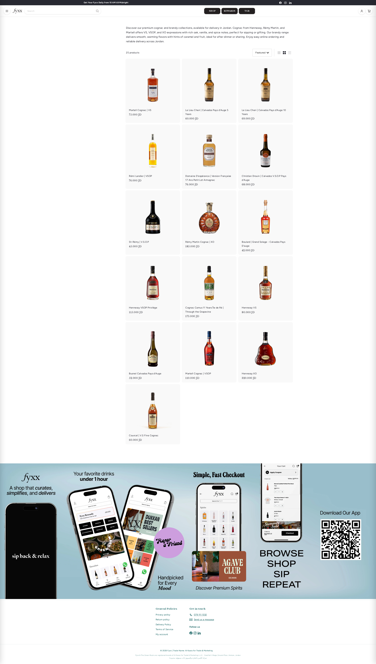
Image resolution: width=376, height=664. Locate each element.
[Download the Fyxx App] (188, 531)
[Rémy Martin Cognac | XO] (209, 220)
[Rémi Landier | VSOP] (152, 154)
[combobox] (63, 11)
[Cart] (369, 11)
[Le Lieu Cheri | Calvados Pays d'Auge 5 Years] (209, 91)
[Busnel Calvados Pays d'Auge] (152, 352)
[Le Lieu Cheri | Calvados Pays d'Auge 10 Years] (265, 91)
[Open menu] (7, 11)
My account (162, 634)
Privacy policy (163, 614)
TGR (247, 11)
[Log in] (361, 11)
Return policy (162, 619)
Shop (212, 11)
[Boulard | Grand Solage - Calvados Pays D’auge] (265, 222)
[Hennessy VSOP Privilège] (152, 286)
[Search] (97, 11)
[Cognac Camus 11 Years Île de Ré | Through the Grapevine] (209, 288)
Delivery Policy (163, 624)
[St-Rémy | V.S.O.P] (152, 220)
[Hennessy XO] (265, 352)
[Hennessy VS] (265, 286)
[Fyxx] (17, 11)
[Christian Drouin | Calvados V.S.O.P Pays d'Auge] (265, 156)
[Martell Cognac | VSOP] (209, 352)
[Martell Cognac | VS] (152, 89)
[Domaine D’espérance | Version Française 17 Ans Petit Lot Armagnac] (209, 156)
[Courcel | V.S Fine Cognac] (152, 414)
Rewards (229, 11)
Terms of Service (164, 629)
